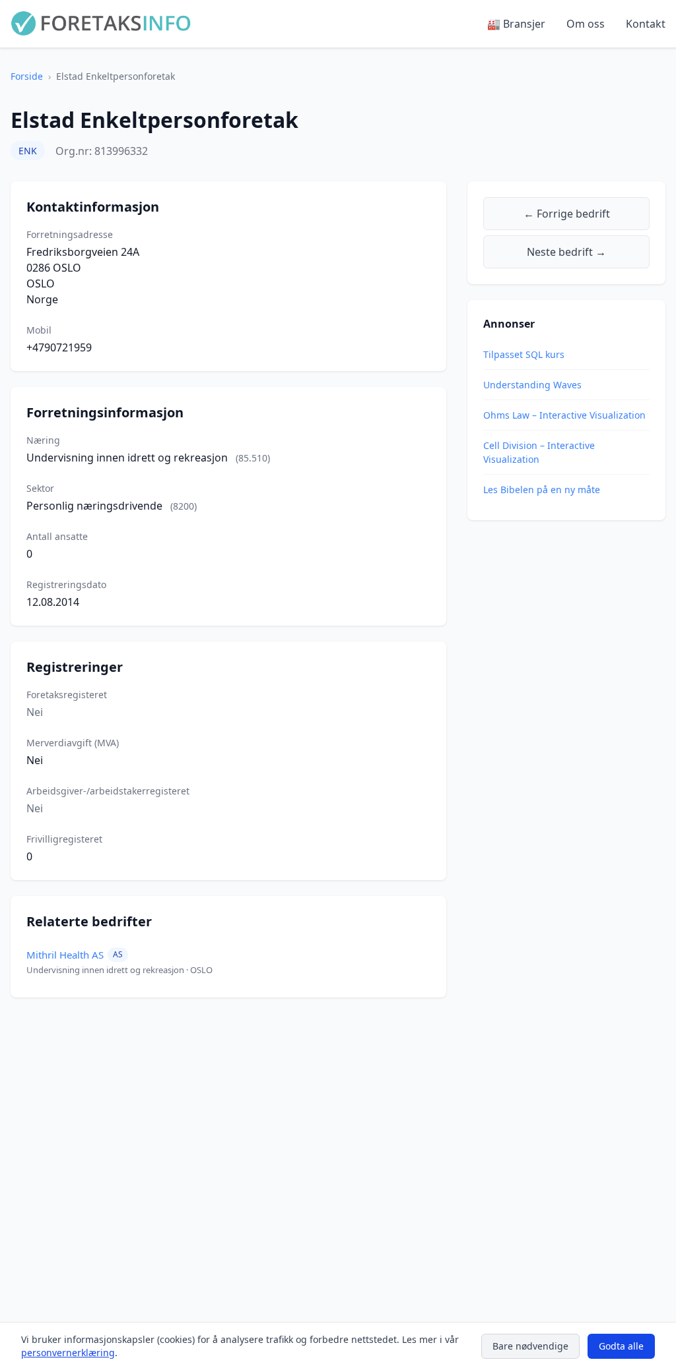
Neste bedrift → (566, 252)
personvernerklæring (68, 1352)
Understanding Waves (532, 384)
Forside (27, 76)
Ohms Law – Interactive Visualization (564, 415)
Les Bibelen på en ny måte (541, 489)
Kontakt (645, 23)
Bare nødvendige (530, 1346)
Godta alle (621, 1346)
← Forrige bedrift (567, 213)
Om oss (585, 23)
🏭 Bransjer (516, 23)
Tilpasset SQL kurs (523, 354)
